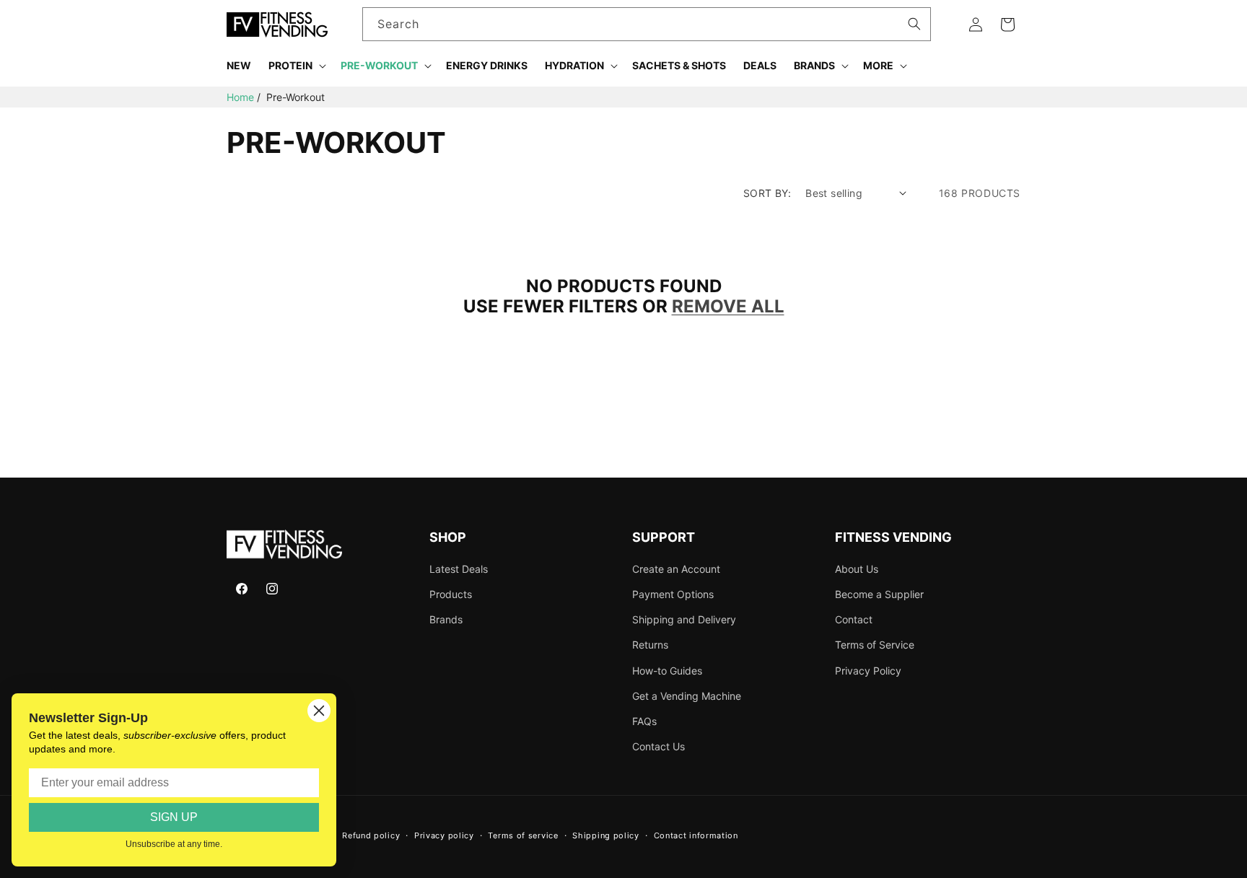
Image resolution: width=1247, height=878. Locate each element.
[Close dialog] (319, 710)
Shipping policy (605, 835)
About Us (856, 569)
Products (450, 594)
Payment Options (673, 594)
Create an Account (676, 569)
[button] (296, 66)
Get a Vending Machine (686, 696)
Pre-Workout (295, 97)
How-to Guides (667, 670)
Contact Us (658, 746)
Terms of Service (874, 644)
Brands (446, 619)
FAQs (644, 721)
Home (240, 97)
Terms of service (523, 835)
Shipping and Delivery (684, 619)
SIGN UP (174, 817)
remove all (728, 307)
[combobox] (647, 24)
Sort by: (767, 193)
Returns (650, 644)
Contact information (696, 835)
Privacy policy (444, 835)
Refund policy (371, 835)
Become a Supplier (879, 594)
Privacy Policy (868, 670)
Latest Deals (458, 569)
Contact (853, 619)
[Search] (914, 24)
